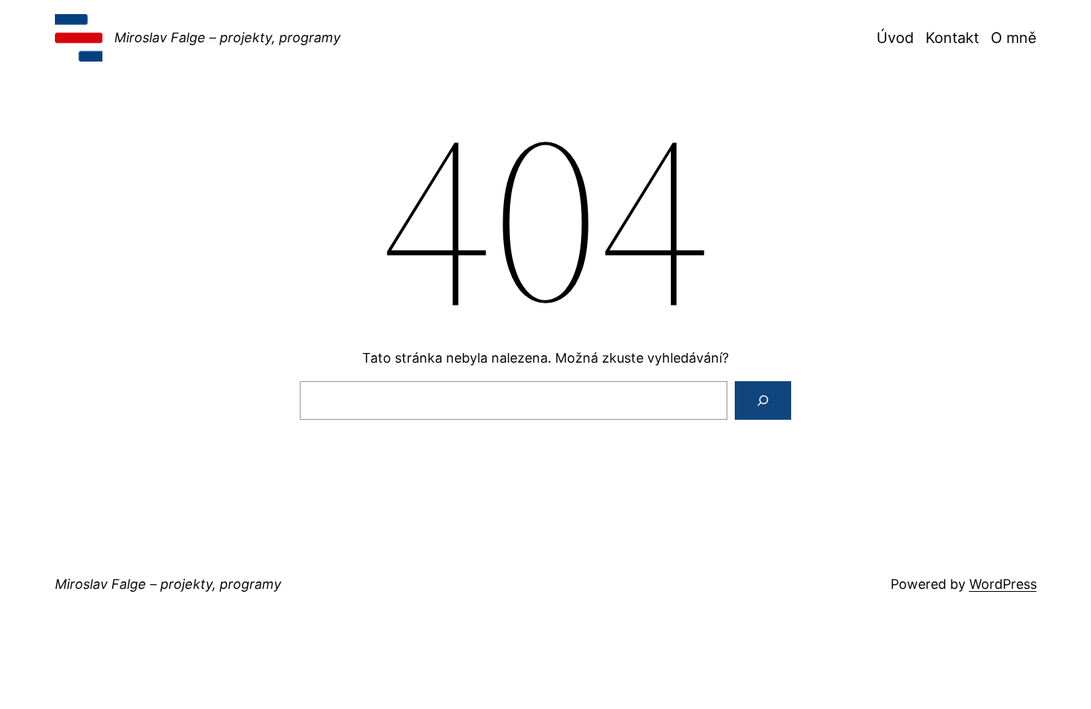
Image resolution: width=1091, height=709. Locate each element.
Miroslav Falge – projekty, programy (227, 37)
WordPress (1003, 584)
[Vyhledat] (763, 400)
